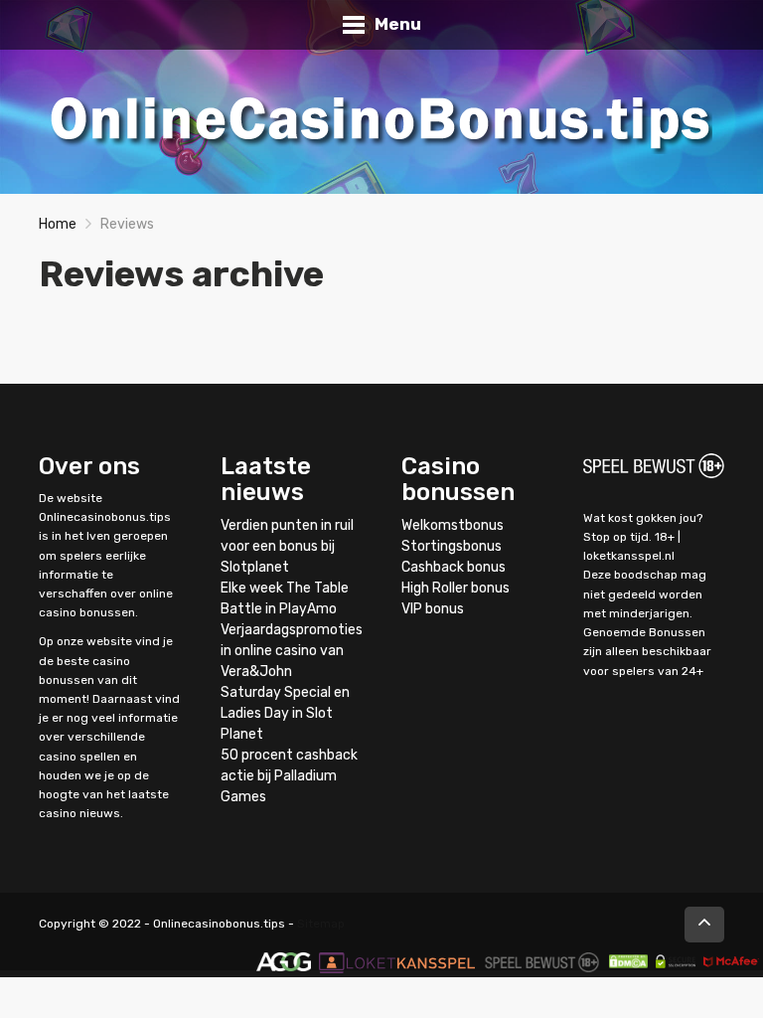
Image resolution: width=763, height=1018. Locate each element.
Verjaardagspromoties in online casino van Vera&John (292, 650)
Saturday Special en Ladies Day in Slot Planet (285, 713)
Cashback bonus (453, 567)
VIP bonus (432, 608)
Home (57, 224)
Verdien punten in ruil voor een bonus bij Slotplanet (287, 546)
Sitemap (321, 924)
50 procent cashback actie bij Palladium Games (289, 776)
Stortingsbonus (451, 546)
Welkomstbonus (452, 525)
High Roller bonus (455, 588)
